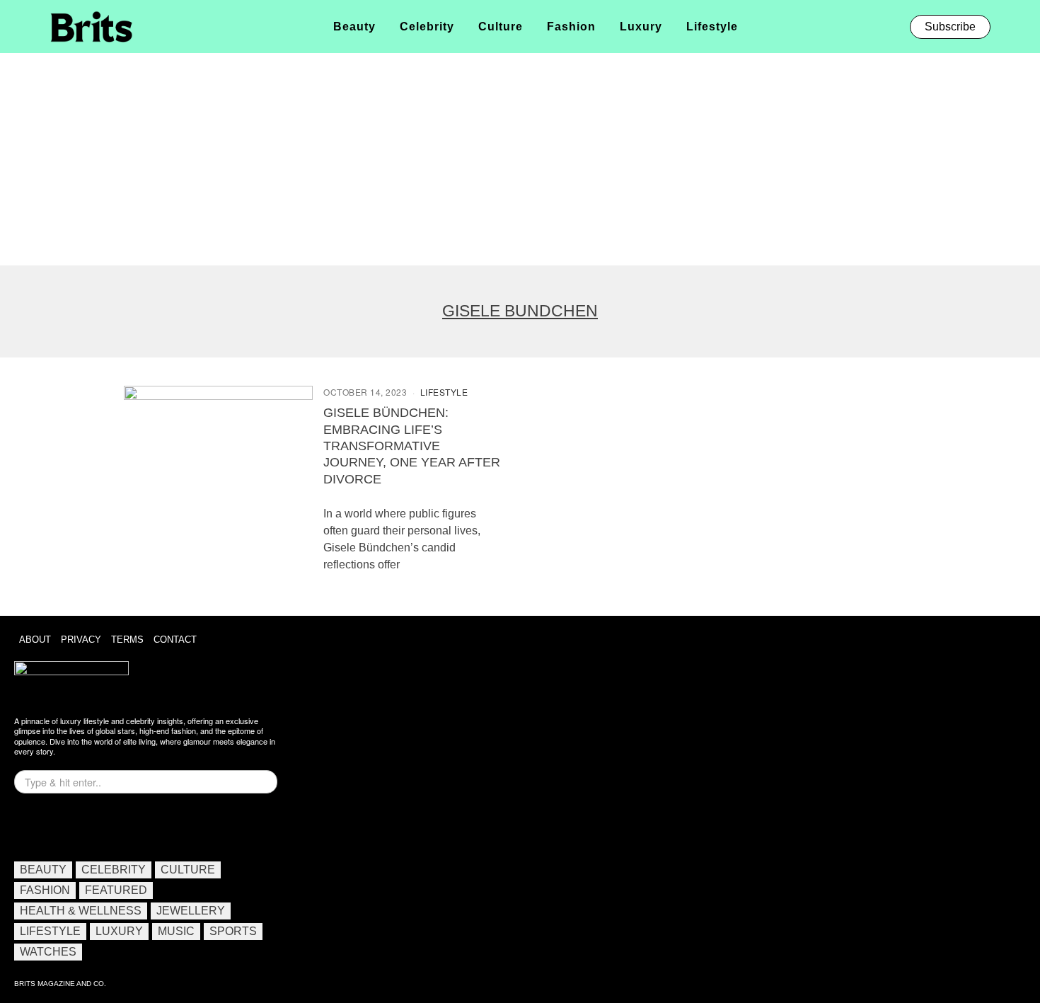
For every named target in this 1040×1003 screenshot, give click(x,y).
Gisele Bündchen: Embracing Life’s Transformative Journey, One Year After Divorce (411, 446)
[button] (1009, 26)
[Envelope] (73, 825)
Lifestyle (444, 392)
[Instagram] (32, 825)
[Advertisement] (520, 159)
